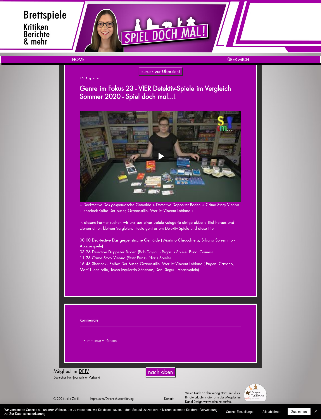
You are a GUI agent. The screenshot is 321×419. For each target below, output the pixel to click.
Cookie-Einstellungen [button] (240, 411)
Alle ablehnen (271, 411)
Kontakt (169, 398)
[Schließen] (315, 412)
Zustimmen (299, 411)
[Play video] (160, 156)
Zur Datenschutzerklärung (27, 413)
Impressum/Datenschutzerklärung (112, 398)
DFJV (84, 371)
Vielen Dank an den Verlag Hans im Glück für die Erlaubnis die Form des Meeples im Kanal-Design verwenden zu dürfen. (213, 397)
